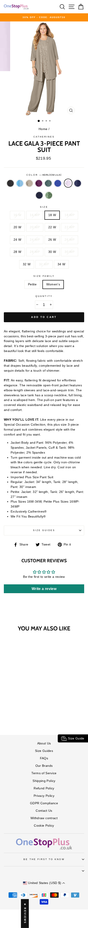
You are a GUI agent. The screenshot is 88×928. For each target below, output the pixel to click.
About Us (44, 743)
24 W (17, 239)
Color (44, 175)
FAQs (44, 758)
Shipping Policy (43, 781)
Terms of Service (43, 773)
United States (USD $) (44, 883)
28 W (17, 252)
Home (43, 129)
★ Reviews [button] (25, 913)
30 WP (69, 252)
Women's (53, 284)
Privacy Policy (44, 795)
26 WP (69, 239)
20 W (17, 227)
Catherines (44, 136)
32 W (26, 264)
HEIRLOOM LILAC (68, 183)
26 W (52, 239)
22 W (52, 227)
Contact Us (44, 810)
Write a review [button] (44, 589)
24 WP (35, 239)
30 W (52, 252)
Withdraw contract (44, 818)
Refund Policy (44, 788)
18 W (52, 215)
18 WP (69, 215)
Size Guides (44, 530)
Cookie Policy (44, 825)
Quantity (43, 296)
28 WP (35, 252)
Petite (32, 284)
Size (44, 207)
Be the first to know (43, 859)
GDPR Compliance (44, 803)
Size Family (44, 276)
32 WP (44, 264)
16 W (17, 215)
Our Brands (44, 765)
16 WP (35, 215)
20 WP (35, 227)
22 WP (69, 227)
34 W (61, 264)
